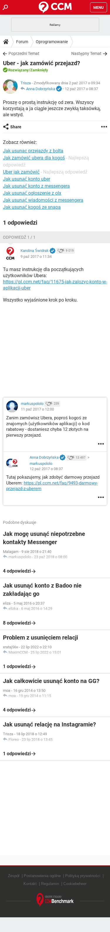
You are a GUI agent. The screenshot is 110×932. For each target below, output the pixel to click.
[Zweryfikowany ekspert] (59, 89)
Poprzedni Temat (24, 53)
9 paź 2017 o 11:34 (36, 256)
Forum (22, 41)
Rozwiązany (18, 70)
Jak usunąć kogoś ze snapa (32, 207)
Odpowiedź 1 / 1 (19, 237)
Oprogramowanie (52, 41)
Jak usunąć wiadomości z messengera (43, 200)
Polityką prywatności (82, 876)
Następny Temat (86, 53)
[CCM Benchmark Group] (55, 900)
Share (15, 127)
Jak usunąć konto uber (26, 179)
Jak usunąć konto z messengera (36, 186)
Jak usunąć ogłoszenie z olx (32, 193)
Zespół (13, 876)
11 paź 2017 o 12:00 (37, 409)
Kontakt (30, 883)
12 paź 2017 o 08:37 (81, 89)
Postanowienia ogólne (42, 876)
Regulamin (50, 883)
